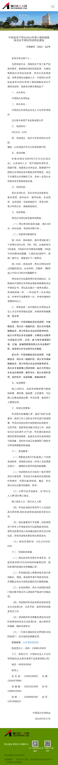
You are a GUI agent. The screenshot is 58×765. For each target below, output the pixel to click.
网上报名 (8, 744)
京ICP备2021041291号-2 (41, 759)
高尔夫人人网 (22, 759)
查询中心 (17, 744)
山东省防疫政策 (31, 642)
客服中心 (25, 744)
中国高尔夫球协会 (14, 762)
